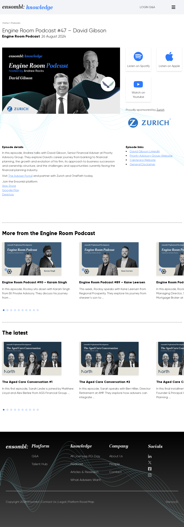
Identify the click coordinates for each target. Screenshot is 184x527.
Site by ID (172, 501)
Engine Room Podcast (21, 36)
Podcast (76, 464)
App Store (9, 186)
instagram (149, 475)
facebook (149, 468)
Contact (115, 472)
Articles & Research (84, 472)
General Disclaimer (142, 164)
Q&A (35, 456)
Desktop (8, 194)
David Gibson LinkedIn (145, 151)
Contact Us (48, 501)
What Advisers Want (85, 480)
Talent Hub (40, 464)
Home (6, 23)
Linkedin (149, 456)
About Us (116, 456)
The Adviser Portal (20, 175)
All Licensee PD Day (85, 456)
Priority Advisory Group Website (151, 155)
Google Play (10, 190)
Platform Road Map (81, 501)
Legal (62, 501)
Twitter (150, 462)
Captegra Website (143, 160)
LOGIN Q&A (147, 7)
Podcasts (15, 23)
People (114, 464)
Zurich (160, 109)
